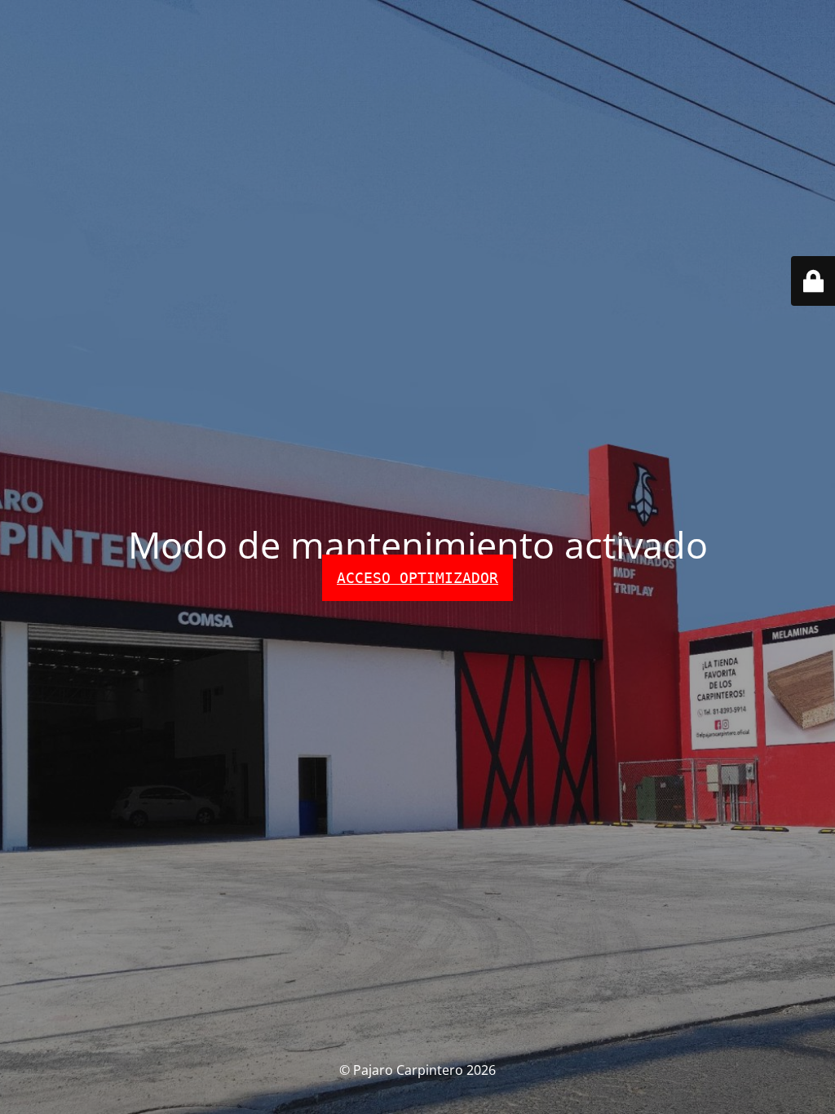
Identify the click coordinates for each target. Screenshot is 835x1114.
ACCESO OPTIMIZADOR (417, 577)
